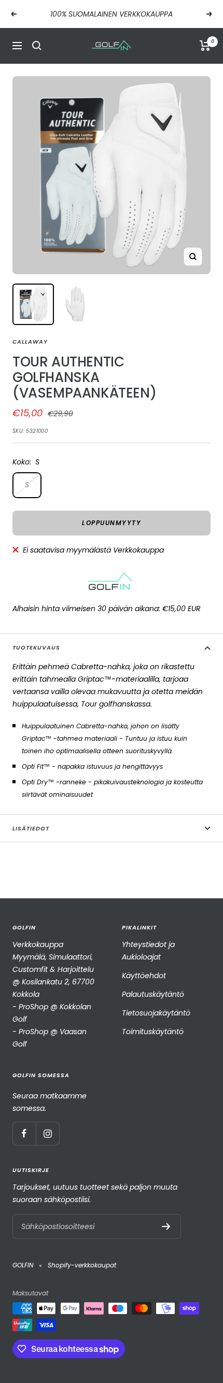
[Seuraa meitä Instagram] (47, 1133)
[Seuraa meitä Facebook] (24, 1133)
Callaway (30, 341)
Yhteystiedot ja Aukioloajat (148, 950)
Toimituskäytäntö (153, 1031)
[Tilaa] (166, 1226)
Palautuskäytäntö (153, 994)
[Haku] (36, 45)
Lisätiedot (30, 828)
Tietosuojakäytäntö (156, 1013)
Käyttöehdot (144, 975)
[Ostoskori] (205, 45)
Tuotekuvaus (36, 647)
